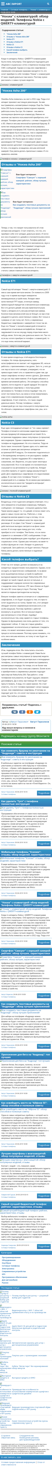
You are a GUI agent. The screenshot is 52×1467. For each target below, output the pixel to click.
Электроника (8, 1268)
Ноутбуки (6, 1263)
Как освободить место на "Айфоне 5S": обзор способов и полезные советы (24, 1104)
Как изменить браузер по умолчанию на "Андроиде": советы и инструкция (25, 752)
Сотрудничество (26, 1436)
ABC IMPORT (14, 4)
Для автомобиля (9, 1280)
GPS (3, 1274)
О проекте (5, 1436)
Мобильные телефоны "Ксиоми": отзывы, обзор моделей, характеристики (26, 853)
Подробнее (43, 793)
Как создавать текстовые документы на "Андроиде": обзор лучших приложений (31, 206)
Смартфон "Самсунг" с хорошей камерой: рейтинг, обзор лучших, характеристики (31, 180)
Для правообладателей (29, 1440)
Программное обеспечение (14, 1277)
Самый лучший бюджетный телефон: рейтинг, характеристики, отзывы (24, 1205)
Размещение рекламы (29, 1438)
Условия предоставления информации (18, 1462)
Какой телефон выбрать (17, 50)
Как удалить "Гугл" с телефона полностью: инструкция (19, 802)
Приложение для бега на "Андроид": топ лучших (25, 1056)
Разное (5, 1283)
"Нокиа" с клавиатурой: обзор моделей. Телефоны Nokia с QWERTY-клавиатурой (25, 904)
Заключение (12, 52)
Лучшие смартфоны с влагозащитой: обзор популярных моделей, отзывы (23, 1155)
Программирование (11, 1257)
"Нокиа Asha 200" (14, 34)
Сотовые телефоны (8, 794)
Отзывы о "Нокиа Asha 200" (18, 37)
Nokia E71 (11, 39)
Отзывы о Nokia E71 (15, 42)
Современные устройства (14, 1271)
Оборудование (9, 1260)
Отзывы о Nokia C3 (14, 47)
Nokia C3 (10, 44)
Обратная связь (8, 1438)
